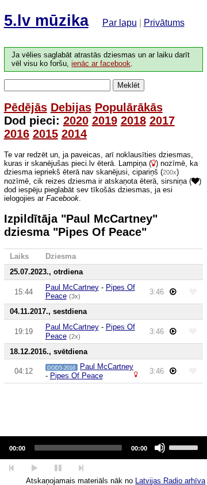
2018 (133, 120)
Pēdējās (25, 107)
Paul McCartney (72, 287)
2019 (104, 120)
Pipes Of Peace (76, 375)
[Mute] (160, 447)
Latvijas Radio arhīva (170, 480)
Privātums (164, 23)
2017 (162, 120)
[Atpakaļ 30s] (12, 468)
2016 (16, 133)
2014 (74, 133)
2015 (45, 133)
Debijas (71, 107)
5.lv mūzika (46, 20)
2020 (76, 120)
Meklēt (128, 85)
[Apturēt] (34, 468)
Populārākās (129, 107)
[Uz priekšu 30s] (81, 468)
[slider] (185, 446)
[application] (103, 447)
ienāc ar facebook (101, 64)
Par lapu (119, 23)
